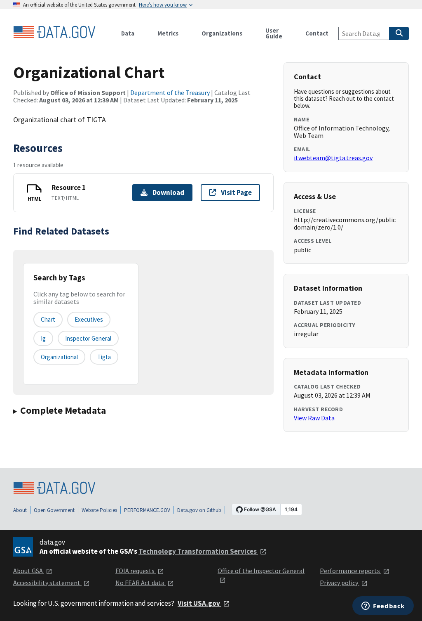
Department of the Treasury (170, 92)
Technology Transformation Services (198, 551)
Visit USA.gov (199, 603)
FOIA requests (135, 570)
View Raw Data (314, 418)
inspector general (88, 338)
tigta (104, 357)
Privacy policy (339, 582)
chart (48, 319)
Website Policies (99, 510)
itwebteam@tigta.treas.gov (333, 158)
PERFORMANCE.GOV (147, 510)
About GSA (28, 570)
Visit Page (236, 192)
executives (89, 319)
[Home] (54, 32)
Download (168, 192)
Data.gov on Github (199, 510)
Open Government (54, 510)
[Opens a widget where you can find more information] (383, 606)
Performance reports (350, 570)
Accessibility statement (47, 582)
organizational (59, 357)
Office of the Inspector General (261, 570)
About (20, 510)
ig (43, 338)
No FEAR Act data (140, 582)
